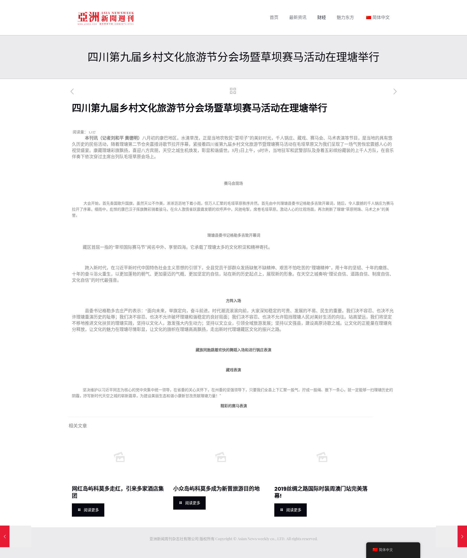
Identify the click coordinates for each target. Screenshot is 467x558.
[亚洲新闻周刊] (105, 17)
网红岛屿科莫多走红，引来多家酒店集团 (118, 492)
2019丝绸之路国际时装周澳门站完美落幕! (321, 492)
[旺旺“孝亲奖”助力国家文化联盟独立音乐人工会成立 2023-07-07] (15, 536)
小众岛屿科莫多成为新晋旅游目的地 (216, 489)
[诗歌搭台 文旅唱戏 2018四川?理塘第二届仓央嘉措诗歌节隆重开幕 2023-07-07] (451, 536)
